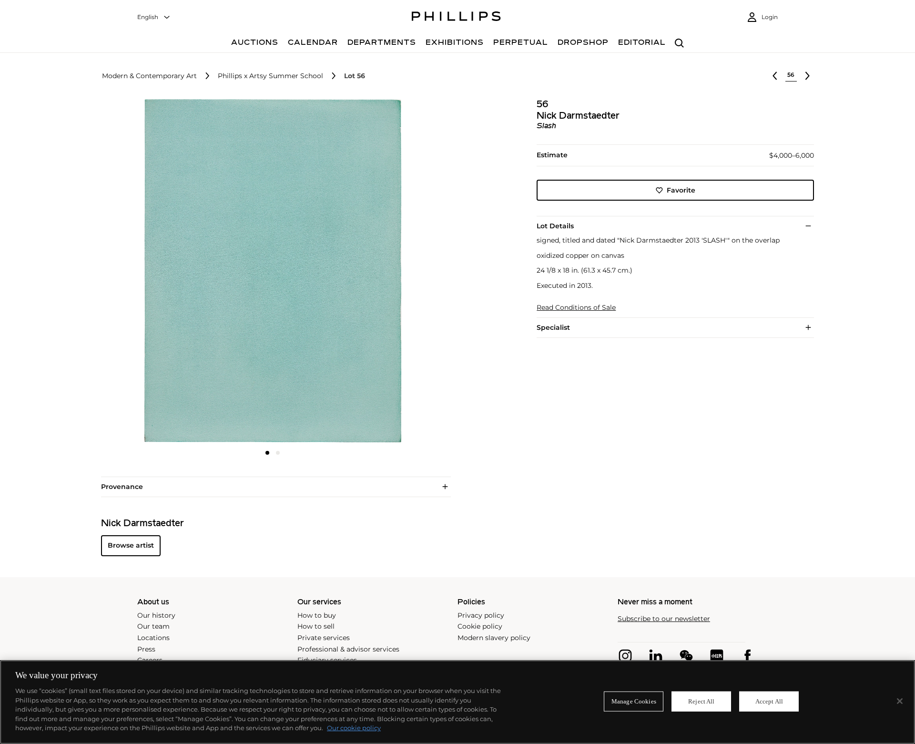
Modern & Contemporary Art (149, 76)
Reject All (701, 701)
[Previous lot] (775, 75)
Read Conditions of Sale (576, 308)
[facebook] (747, 655)
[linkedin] (655, 655)
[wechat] (686, 655)
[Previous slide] (158, 271)
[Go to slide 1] (267, 452)
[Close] (899, 701)
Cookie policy (480, 626)
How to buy (316, 615)
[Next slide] (387, 271)
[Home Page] (456, 17)
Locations (153, 637)
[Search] (679, 43)
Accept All (769, 701)
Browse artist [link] (131, 545)
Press (146, 649)
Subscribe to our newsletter (664, 619)
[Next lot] (807, 75)
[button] (269, 270)
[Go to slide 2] (277, 452)
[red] (716, 655)
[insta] (625, 655)
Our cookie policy (354, 728)
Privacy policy (481, 615)
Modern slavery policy (494, 637)
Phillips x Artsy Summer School (270, 76)
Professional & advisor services (348, 649)
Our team (153, 626)
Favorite (681, 190)
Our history (156, 615)
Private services (323, 637)
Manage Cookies (633, 701)
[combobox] (154, 17)
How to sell (316, 626)
